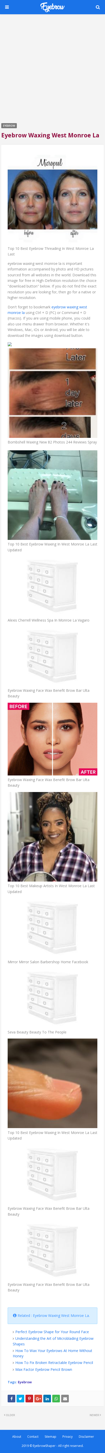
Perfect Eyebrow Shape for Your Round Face (52, 1331)
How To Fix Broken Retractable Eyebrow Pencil (54, 1362)
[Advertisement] (52, 68)
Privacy (67, 1436)
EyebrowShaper (44, 1446)
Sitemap (50, 1436)
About (16, 1436)
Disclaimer (86, 1436)
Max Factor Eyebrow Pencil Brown (43, 1369)
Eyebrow (25, 1382)
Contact (32, 1436)
